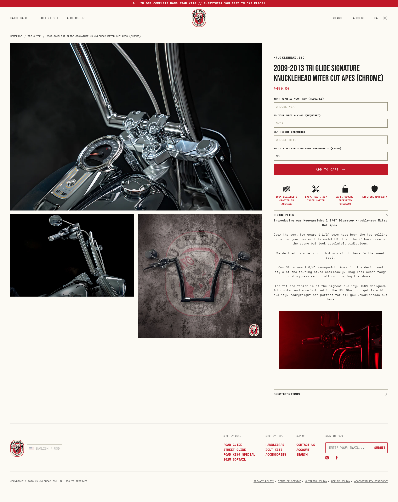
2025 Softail (234, 459)
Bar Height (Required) (290, 132)
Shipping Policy (316, 481)
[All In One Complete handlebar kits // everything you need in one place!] (199, 3)
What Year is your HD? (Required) (299, 98)
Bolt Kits (47, 18)
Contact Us (305, 444)
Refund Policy (340, 481)
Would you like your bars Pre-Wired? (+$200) (307, 148)
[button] (338, 18)
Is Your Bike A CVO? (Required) (297, 115)
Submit (379, 447)
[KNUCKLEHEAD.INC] (199, 18)
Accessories (76, 18)
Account (302, 449)
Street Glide (234, 449)
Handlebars (18, 18)
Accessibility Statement (371, 481)
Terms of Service (289, 481)
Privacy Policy (264, 481)
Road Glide (232, 444)
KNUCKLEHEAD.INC (46, 481)
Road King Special (239, 454)
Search (302, 454)
